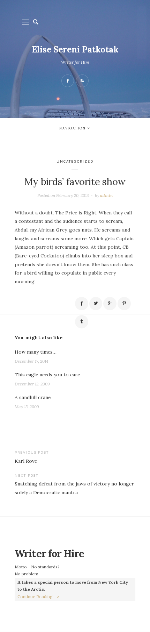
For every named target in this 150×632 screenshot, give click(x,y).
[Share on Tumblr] (81, 321)
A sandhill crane (33, 397)
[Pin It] (124, 303)
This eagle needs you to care (47, 374)
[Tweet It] (96, 303)
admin (106, 195)
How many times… (36, 352)
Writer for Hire (75, 62)
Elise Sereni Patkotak (75, 49)
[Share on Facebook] (81, 303)
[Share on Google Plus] (110, 303)
